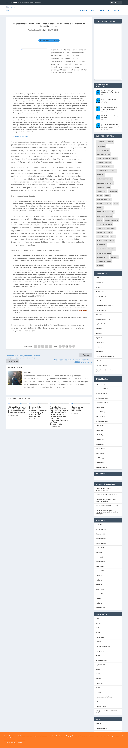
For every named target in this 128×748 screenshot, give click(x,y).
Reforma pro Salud (104, 253)
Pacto (113, 236)
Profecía (98, 351)
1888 (97, 278)
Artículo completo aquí (21, 136)
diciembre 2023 (101, 393)
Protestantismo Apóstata (104, 356)
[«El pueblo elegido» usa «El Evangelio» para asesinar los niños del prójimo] (17, 403)
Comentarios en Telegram (50, 40)
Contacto (116, 11)
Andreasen (101, 146)
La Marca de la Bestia (104, 216)
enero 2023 (99, 416)
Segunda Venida (102, 257)
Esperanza (100, 175)
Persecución (101, 245)
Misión (98, 328)
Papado (98, 338)
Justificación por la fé (105, 212)
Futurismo (113, 191)
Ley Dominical (100, 324)
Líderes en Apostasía (104, 224)
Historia (98, 315)
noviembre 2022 (101, 421)
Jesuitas (99, 208)
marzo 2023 (99, 412)
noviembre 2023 (101, 398)
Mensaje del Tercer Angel (106, 228)
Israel (116, 204)
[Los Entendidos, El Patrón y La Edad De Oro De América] (98, 92)
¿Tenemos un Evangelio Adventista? (77, 409)
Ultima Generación (104, 261)
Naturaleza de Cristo (104, 232)
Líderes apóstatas (111, 220)
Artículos (104, 11)
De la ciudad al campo (105, 166)
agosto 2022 (100, 430)
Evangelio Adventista (104, 183)
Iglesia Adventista (101, 319)
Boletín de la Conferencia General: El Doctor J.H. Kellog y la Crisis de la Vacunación (38, 411)
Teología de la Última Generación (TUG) (106, 371)
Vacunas (100, 265)
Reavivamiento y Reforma (106, 249)
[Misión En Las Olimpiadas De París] (98, 117)
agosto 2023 (100, 407)
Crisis (114, 158)
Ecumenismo (100, 296)
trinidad (114, 257)
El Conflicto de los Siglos (106, 171)
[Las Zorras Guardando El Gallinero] (98, 100)
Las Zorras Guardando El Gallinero (30, 3)
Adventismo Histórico (105, 142)
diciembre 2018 (101, 467)
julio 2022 (99, 435)
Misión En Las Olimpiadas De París (109, 116)
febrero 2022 (100, 449)
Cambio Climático (103, 158)
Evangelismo (101, 191)
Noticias (93, 11)
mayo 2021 (99, 453)
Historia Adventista (104, 199)
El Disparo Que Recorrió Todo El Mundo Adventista (109, 108)
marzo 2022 (99, 444)
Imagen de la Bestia (104, 204)
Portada (83, 11)
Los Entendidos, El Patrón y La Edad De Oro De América (110, 91)
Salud (97, 361)
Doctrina (98, 292)
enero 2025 (99, 384)
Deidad (98, 287)
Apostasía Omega (103, 150)
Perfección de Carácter (105, 241)
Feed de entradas (101, 728)
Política (98, 347)
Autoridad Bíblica (103, 154)
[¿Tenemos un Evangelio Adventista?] (80, 403)
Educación (99, 301)
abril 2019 (99, 462)
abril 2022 (99, 439)
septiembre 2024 (101, 389)
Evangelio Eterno (103, 187)
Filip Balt (42, 30)
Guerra (99, 195)
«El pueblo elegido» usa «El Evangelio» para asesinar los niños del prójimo (17, 410)
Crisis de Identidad (104, 162)
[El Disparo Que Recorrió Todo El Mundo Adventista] (98, 108)
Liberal (99, 220)
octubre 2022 (100, 426)
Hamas (107, 195)
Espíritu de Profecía (104, 179)
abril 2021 (99, 458)
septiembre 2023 (101, 403)
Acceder (98, 723)
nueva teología (102, 236)
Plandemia (99, 342)
